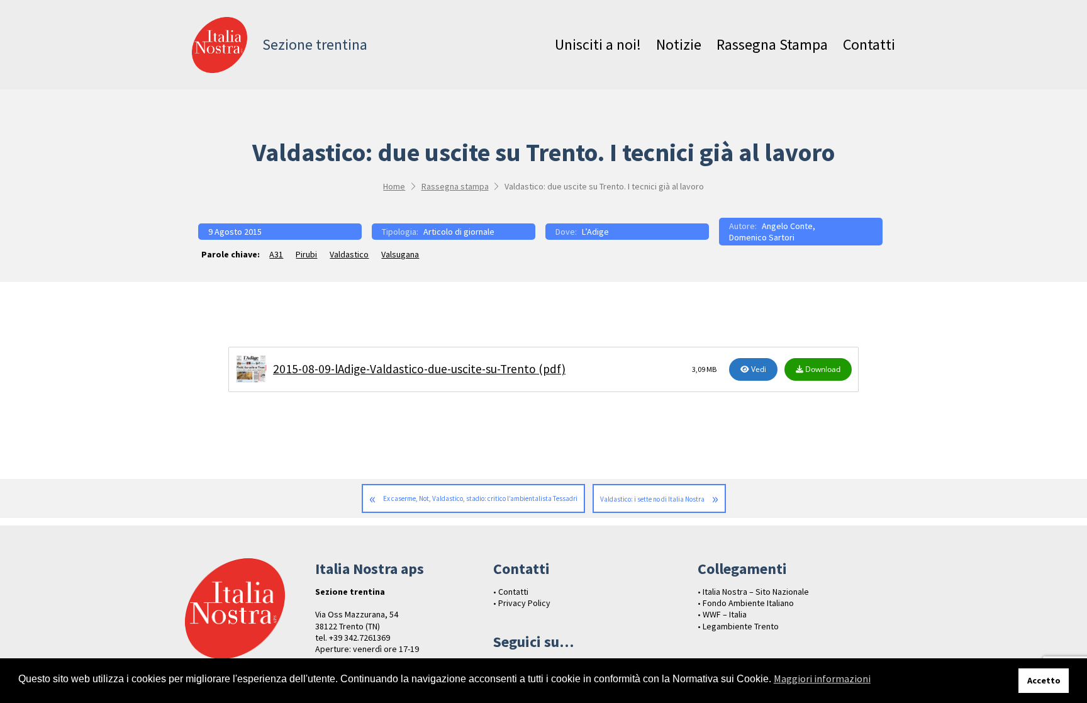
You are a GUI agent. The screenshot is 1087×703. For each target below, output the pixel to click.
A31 (276, 254)
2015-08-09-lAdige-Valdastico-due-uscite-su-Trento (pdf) (419, 368)
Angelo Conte (787, 226)
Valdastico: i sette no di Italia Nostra (652, 499)
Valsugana (400, 254)
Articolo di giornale (458, 231)
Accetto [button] (1044, 680)
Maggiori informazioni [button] (822, 678)
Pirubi (306, 254)
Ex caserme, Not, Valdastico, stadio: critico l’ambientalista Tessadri (480, 498)
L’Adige (595, 231)
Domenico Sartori (761, 237)
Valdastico (349, 254)
